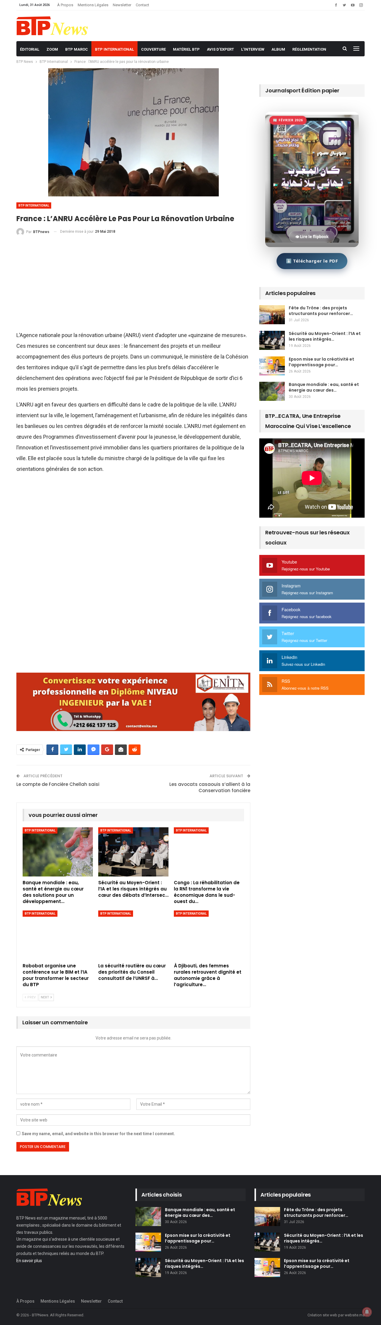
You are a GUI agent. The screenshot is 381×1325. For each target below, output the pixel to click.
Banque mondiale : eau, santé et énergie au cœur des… (324, 387)
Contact (142, 5)
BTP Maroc (76, 49)
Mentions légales (93, 5)
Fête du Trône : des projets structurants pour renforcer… (321, 310)
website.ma (355, 1315)
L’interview (252, 49)
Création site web (322, 1315)
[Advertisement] (133, 286)
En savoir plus (29, 1260)
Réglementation (309, 49)
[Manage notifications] (367, 1312)
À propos (65, 5)
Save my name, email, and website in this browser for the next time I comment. (98, 1133)
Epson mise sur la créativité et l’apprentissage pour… (321, 362)
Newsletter (122, 5)
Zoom (52, 49)
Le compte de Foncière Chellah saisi (57, 784)
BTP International (114, 49)
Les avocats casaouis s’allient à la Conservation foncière (209, 787)
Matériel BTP (186, 49)
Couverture (153, 49)
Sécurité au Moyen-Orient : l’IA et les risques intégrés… (325, 336)
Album (278, 49)
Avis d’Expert (220, 49)
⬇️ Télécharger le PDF (312, 261)
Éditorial (29, 49)
